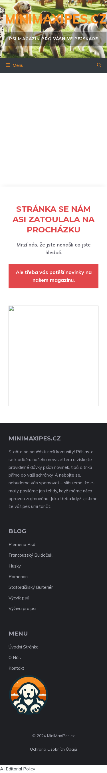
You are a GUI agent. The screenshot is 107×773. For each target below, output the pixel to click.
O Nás (15, 657)
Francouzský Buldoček (30, 555)
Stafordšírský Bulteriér (31, 587)
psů (25, 598)
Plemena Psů (22, 544)
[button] (99, 65)
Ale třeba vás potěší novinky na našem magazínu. (54, 276)
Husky (15, 566)
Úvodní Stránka (24, 647)
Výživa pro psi (22, 608)
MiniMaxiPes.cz (56, 19)
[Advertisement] (53, 130)
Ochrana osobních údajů (53, 749)
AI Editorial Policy (17, 769)
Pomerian (18, 576)
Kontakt (16, 668)
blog (17, 531)
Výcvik (15, 598)
